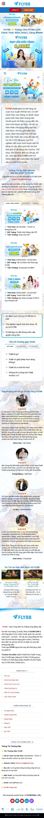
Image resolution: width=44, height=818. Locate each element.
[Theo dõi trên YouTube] (22, 801)
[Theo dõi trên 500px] (27, 801)
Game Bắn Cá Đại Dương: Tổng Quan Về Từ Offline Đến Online (11, 584)
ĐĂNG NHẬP (28, 10)
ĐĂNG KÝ (15, 10)
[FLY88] (22, 3)
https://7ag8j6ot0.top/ (22, 179)
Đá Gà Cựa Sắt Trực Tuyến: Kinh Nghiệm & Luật (33, 584)
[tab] (12, 203)
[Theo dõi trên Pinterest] (12, 801)
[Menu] (3, 3)
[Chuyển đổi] (4, 316)
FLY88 (5, 627)
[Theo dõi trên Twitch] (31, 801)
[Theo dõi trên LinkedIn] (17, 801)
